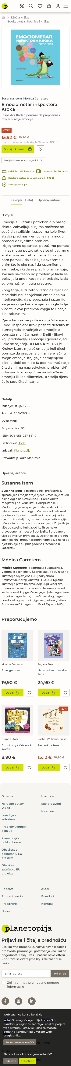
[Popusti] (22, 6)
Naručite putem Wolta (13, 805)
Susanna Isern (12, 98)
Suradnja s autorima (9, 817)
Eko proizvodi (51, 803)
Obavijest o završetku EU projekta (11, 869)
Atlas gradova (11, 670)
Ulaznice (47, 796)
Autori (45, 889)
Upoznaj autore (49, 200)
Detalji (29, 200)
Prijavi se (60, 973)
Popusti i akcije (12, 896)
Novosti (7, 911)
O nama (7, 796)
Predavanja (10, 904)
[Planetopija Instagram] (18, 1001)
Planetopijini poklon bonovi (12, 840)
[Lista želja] (39, 6)
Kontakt (47, 904)
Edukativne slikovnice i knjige (28, 21)
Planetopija (22, 450)
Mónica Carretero (35, 98)
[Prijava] (57, 6)
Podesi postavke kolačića (19, 1042)
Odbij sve (10, 1061)
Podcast (7, 889)
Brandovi (47, 896)
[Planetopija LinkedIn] (32, 1001)
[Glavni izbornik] (65, 6)
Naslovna (48, 811)
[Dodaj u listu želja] (40, 149)
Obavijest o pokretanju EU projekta (12, 854)
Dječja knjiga (20, 17)
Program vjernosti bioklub (14, 829)
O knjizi (16, 200)
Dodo (22, 443)
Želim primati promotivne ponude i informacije (34, 984)
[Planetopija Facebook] (5, 1001)
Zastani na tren (48, 745)
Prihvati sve (27, 1061)
